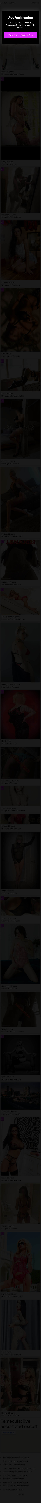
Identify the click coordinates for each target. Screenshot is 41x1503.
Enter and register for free (20, 35)
